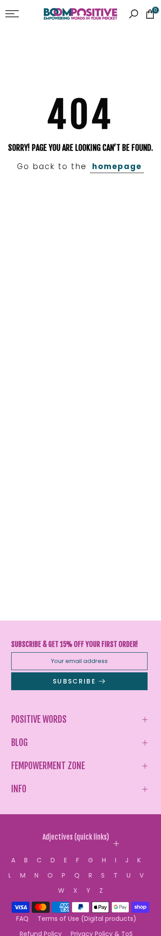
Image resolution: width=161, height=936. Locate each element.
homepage (117, 166)
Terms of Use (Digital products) (87, 918)
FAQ (22, 918)
